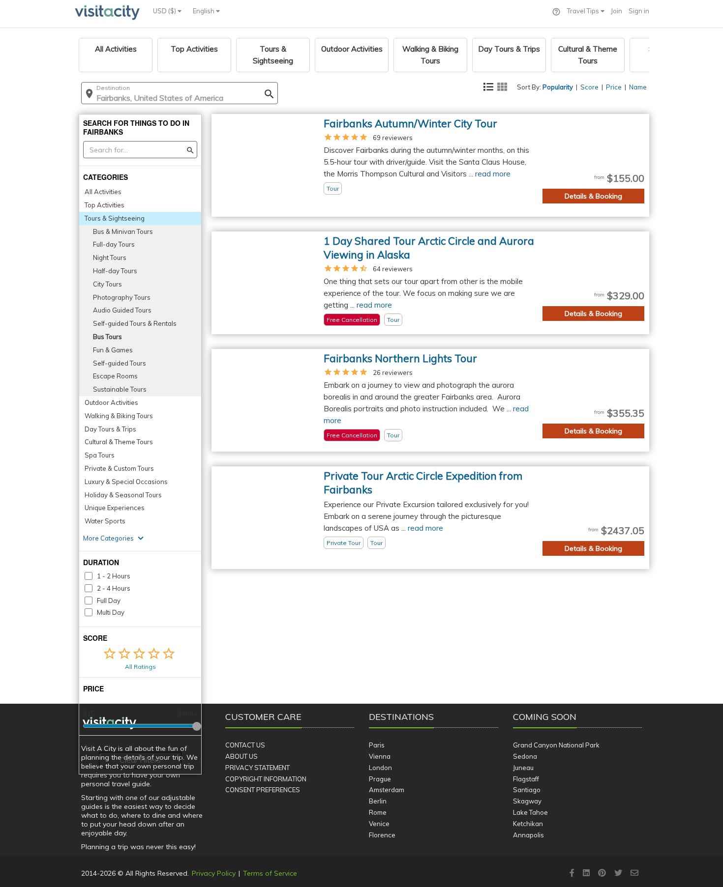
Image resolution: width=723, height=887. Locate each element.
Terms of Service (270, 873)
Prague (380, 779)
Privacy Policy (214, 873)
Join (616, 11)
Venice (379, 824)
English (204, 11)
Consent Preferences (262, 790)
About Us (241, 756)
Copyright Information (265, 779)
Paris (377, 745)
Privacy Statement (257, 768)
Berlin (378, 801)
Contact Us (245, 745)
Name (638, 87)
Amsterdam (386, 790)
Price (614, 87)
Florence (382, 835)
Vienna (380, 756)
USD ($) (165, 11)
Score (589, 87)
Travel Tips (584, 11)
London (380, 768)
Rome (378, 812)
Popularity (557, 87)
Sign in (639, 11)
